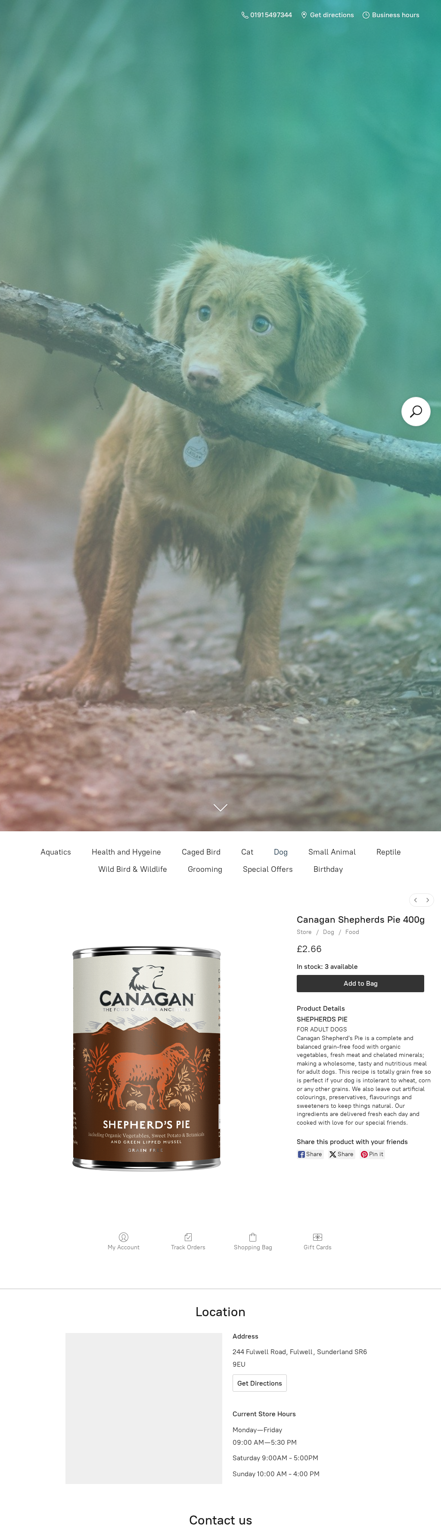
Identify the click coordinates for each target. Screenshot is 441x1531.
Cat (247, 852)
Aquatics (55, 852)
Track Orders (188, 1247)
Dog (281, 852)
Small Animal (332, 852)
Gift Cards (318, 1247)
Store (304, 932)
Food (352, 932)
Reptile (388, 852)
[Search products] (416, 411)
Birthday (328, 869)
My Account (124, 1247)
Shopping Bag (253, 1247)
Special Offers (268, 869)
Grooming (205, 869)
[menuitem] (416, 900)
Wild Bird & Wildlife (132, 869)
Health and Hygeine (126, 852)
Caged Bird (201, 852)
